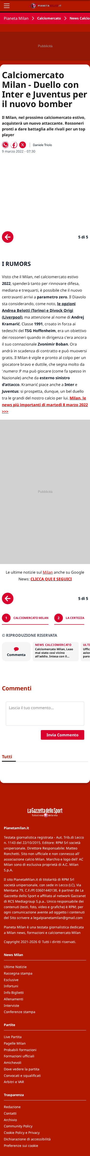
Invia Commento (62, 735)
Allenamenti (13, 999)
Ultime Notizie (15, 966)
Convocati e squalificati (22, 1075)
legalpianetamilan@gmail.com (58, 917)
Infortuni (11, 986)
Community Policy (18, 1126)
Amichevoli (12, 1062)
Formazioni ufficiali (19, 1056)
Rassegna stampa (18, 973)
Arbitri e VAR (14, 1081)
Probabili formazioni (20, 1049)
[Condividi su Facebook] (14, 144)
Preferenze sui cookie (21, 1145)
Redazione (12, 1107)
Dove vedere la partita (21, 1069)
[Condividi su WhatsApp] (5, 144)
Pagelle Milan (15, 1043)
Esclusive (11, 979)
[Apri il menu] (7, 6)
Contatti (10, 1113)
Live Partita (13, 1036)
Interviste (11, 1005)
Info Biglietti (14, 992)
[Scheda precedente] (7, 237)
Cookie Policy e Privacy (22, 1132)
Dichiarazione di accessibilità (27, 1139)
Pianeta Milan (16, 18)
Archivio (10, 1119)
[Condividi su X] (22, 144)
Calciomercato (49, 18)
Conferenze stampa (19, 1011)
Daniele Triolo (42, 145)
